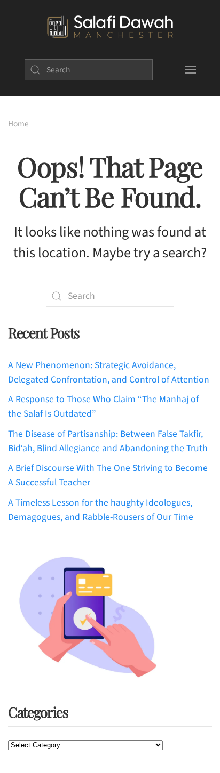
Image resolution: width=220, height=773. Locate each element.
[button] (190, 69)
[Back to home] (110, 27)
